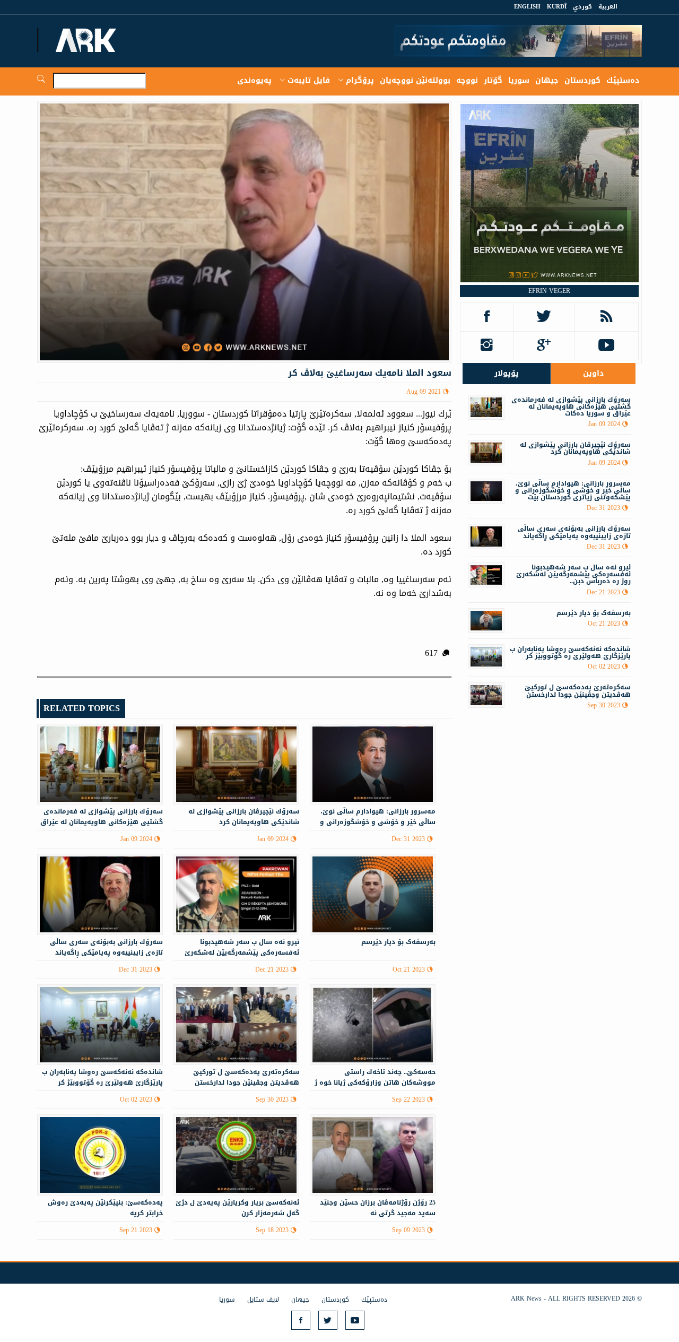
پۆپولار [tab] (506, 373)
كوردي (582, 6)
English (527, 6)
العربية (607, 6)
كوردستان (582, 80)
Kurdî (557, 6)
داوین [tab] (593, 373)
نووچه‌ (467, 80)
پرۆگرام (360, 80)
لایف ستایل (263, 1299)
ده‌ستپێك (622, 80)
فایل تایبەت (309, 80)
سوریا (518, 80)
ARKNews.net (87, 40)
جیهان (547, 80)
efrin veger (549, 291)
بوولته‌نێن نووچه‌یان (415, 80)
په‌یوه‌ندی (254, 80)
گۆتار (493, 80)
